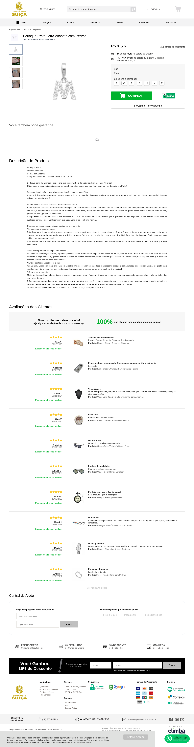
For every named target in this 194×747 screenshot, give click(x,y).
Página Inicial (15, 29)
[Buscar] (133, 9)
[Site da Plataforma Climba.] (176, 730)
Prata (26, 29)
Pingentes (37, 30)
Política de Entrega (47, 692)
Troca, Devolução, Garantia (75, 687)
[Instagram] (177, 719)
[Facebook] (171, 719)
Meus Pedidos (70, 703)
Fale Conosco (45, 695)
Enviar (69, 624)
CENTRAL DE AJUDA (73, 692)
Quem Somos (45, 687)
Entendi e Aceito (135, 737)
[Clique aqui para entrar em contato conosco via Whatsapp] (177, 738)
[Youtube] (182, 719)
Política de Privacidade (80, 742)
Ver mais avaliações (97, 588)
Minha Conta (70, 705)
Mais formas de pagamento (172, 47)
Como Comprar (71, 690)
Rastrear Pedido (71, 708)
